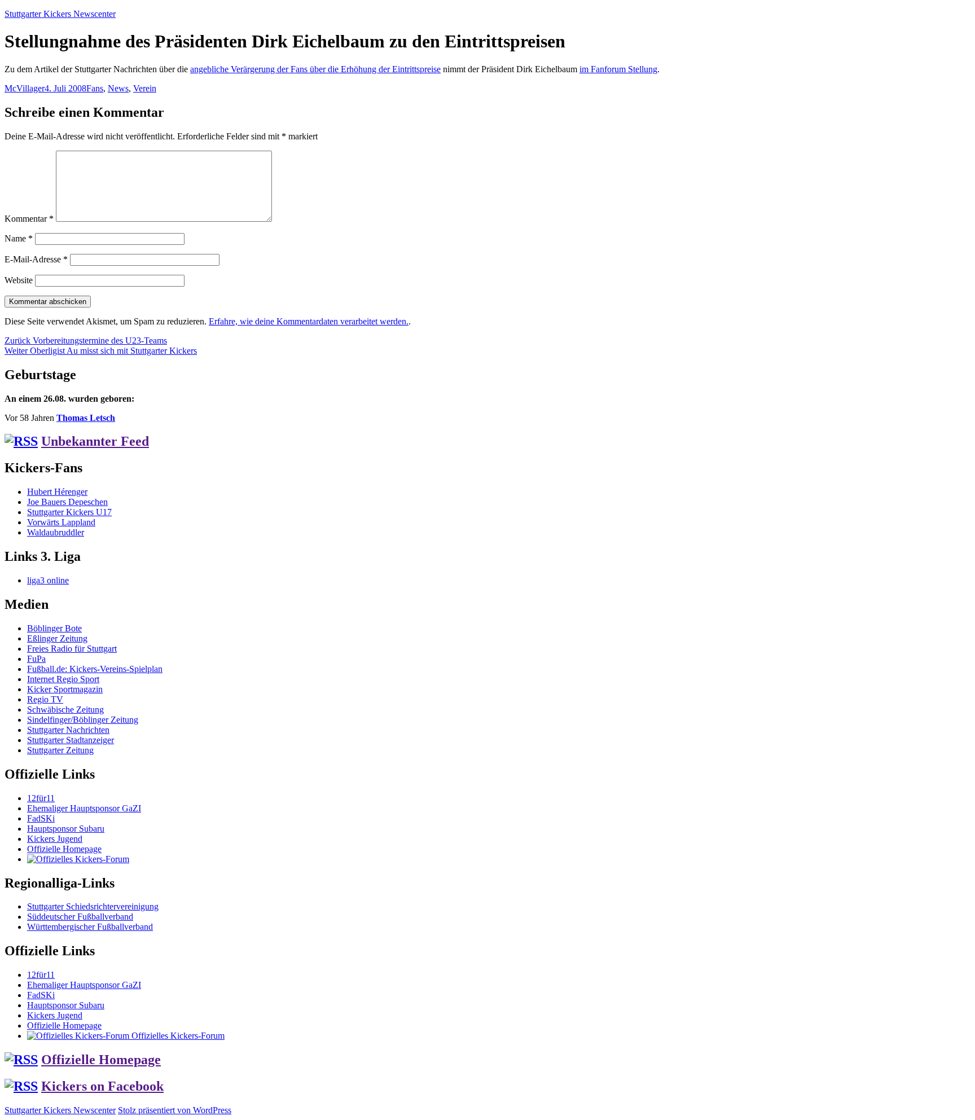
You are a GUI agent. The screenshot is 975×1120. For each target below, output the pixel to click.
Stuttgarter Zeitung (60, 750)
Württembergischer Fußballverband (90, 927)
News (118, 88)
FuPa (36, 659)
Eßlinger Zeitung (57, 638)
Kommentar (29, 218)
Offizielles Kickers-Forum (177, 1035)
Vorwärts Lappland (61, 522)
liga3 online (48, 580)
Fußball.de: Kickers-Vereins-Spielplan (94, 669)
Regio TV (45, 699)
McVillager (25, 88)
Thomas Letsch (85, 418)
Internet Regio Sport (63, 679)
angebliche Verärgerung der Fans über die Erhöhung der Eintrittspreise (315, 69)
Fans (94, 88)
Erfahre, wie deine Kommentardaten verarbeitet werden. (309, 321)
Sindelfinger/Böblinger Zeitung (82, 719)
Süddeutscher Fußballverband (80, 916)
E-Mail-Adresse (36, 259)
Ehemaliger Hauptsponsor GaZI (84, 808)
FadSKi (41, 818)
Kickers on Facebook (102, 1086)
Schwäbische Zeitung (65, 709)
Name (19, 238)
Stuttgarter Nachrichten (68, 730)
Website (19, 280)
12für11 (41, 798)
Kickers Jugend (54, 839)
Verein (144, 88)
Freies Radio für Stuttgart (72, 648)
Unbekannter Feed (95, 441)
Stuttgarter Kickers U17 (69, 512)
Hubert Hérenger (57, 492)
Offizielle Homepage (64, 849)
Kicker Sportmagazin (65, 689)
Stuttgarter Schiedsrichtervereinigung (93, 906)
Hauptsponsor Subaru (65, 828)
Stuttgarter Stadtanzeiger (70, 740)
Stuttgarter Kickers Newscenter (60, 14)
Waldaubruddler (55, 532)
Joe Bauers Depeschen (67, 502)
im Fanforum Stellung (618, 69)
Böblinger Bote (54, 628)
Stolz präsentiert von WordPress (174, 1110)
